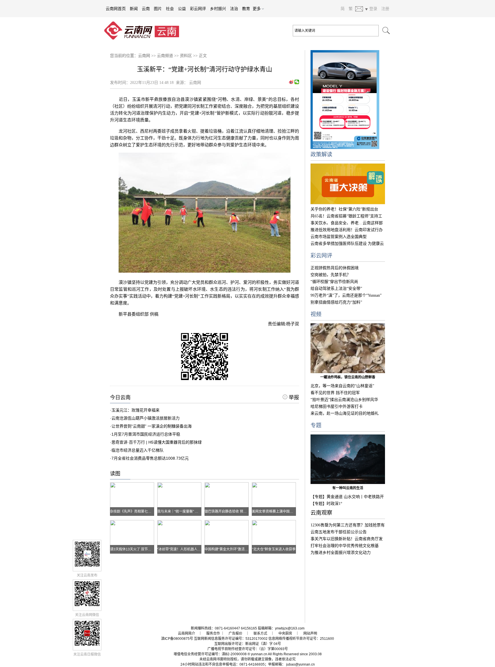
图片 (158, 8)
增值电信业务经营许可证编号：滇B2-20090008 (210, 654)
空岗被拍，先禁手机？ (331, 275)
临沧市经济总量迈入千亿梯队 (137, 450)
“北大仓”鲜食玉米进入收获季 (274, 549)
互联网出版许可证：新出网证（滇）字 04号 (247, 644)
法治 (234, 8)
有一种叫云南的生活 (347, 488)
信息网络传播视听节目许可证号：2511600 (301, 639)
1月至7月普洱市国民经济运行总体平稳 (145, 434)
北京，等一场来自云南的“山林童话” (342, 386)
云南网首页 (116, 8)
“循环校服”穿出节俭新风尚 (334, 282)
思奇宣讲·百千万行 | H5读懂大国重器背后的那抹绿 (156, 442)
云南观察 (321, 513)
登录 (373, 8)
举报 (293, 397)
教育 (246, 8)
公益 (182, 8)
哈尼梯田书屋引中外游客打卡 (337, 406)
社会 (170, 8)
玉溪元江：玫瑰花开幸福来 (135, 410)
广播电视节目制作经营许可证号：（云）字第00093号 (247, 649)
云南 (146, 8)
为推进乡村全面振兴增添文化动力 (341, 552)
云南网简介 (186, 633)
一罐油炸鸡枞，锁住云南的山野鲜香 (347, 377)
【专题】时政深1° (326, 503)
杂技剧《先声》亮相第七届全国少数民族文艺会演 (148, 511)
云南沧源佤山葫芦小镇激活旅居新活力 (145, 418)
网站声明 (310, 633)
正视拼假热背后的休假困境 (335, 268)
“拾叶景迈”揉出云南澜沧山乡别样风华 (344, 400)
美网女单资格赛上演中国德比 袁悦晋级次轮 (285, 511)
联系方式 (260, 633)
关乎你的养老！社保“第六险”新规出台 (344, 209)
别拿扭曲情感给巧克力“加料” (336, 302)
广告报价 (235, 633)
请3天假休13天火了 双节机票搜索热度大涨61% (146, 549)
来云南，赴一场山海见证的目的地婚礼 (345, 413)
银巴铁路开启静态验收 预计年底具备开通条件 (239, 511)
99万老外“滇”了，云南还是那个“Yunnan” (346, 295)
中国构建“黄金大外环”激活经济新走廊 (233, 549)
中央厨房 (285, 633)
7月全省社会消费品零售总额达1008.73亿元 (150, 458)
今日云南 (120, 397)
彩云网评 (198, 8)
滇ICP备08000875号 (177, 639)
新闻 (134, 8)
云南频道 (165, 56)
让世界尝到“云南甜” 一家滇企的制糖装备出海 (151, 426)
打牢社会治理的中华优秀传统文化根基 (345, 546)
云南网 (144, 56)
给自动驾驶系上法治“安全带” (336, 288)
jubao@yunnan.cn (300, 664)
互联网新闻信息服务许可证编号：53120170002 (231, 639)
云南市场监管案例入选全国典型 (339, 237)
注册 (385, 8)
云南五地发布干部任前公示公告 (339, 532)
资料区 (186, 56)
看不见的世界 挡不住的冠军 (335, 393)
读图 (115, 474)
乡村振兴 (218, 8)
